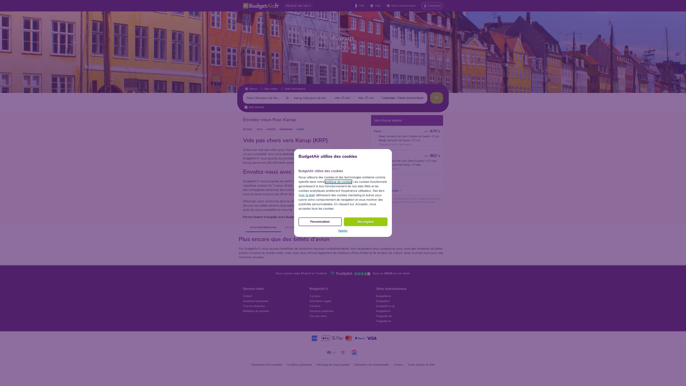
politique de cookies (338, 182)
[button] (343, 230)
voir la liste (307, 195)
